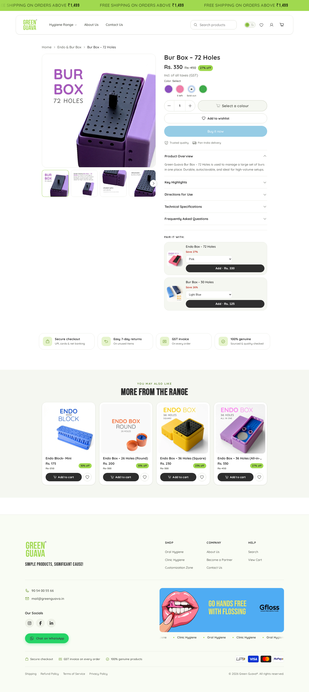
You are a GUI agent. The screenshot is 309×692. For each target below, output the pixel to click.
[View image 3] (113, 183)
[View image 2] (84, 183)
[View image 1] (55, 183)
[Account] (271, 24)
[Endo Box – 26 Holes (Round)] (126, 429)
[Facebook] (40, 623)
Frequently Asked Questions (186, 219)
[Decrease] (169, 105)
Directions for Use (179, 194)
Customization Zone (179, 568)
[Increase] (190, 105)
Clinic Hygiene (175, 560)
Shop (169, 543)
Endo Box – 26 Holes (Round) (125, 458)
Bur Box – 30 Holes (200, 282)
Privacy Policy (98, 673)
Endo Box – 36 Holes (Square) (183, 458)
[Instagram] (29, 623)
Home (47, 47)
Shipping (30, 673)
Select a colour (235, 106)
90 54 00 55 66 (43, 590)
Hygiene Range (61, 24)
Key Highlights (176, 182)
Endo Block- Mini (58, 458)
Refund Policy (50, 673)
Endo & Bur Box (69, 47)
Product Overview (179, 156)
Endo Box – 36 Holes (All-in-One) (241, 458)
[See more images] (153, 183)
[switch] (250, 24)
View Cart (255, 560)
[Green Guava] (30, 24)
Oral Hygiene (174, 552)
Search (253, 552)
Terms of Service (74, 673)
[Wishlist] (261, 24)
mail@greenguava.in (48, 598)
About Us (91, 24)
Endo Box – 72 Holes (201, 247)
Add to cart (66, 477)
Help (252, 543)
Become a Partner (219, 560)
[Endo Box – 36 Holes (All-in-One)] (240, 429)
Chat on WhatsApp (50, 638)
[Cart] (281, 24)
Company (214, 543)
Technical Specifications (183, 206)
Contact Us (114, 24)
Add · (225, 268)
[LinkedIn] (51, 623)
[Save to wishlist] (87, 477)
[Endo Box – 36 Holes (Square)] (183, 429)
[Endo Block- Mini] (69, 429)
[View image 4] (142, 183)
